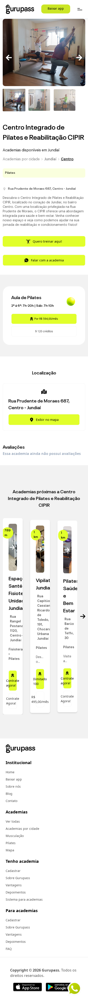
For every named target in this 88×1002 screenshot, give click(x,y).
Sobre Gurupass (18, 878)
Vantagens (14, 885)
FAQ (9, 949)
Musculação (15, 836)
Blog (9, 793)
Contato (11, 801)
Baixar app (56, 8)
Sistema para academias (24, 899)
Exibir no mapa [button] (47, 419)
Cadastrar (13, 871)
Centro (67, 159)
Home (10, 772)
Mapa (10, 850)
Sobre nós (13, 786)
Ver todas (13, 821)
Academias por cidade (21, 159)
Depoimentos (16, 892)
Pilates (11, 843)
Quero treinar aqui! (47, 241)
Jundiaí (50, 159)
